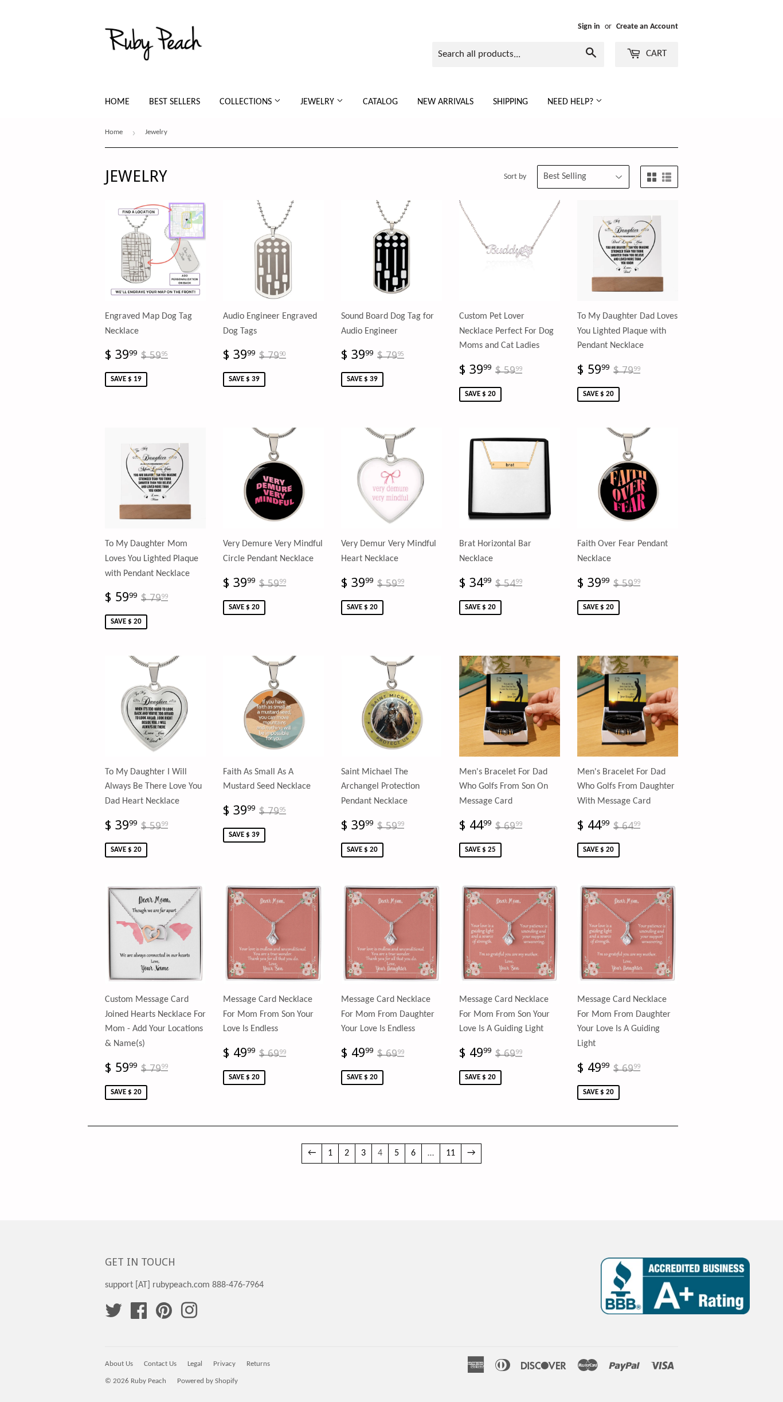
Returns (258, 1364)
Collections (247, 102)
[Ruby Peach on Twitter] (113, 1314)
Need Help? (571, 102)
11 (450, 1153)
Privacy (224, 1364)
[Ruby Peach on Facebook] (138, 1314)
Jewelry (318, 102)
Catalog (380, 102)
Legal (194, 1364)
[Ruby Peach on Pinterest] (164, 1314)
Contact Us (160, 1364)
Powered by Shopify (207, 1381)
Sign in (589, 26)
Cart (655, 53)
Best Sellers (174, 102)
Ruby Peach (148, 1381)
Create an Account (647, 26)
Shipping (510, 102)
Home (117, 102)
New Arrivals (445, 102)
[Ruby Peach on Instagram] (189, 1314)
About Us (119, 1364)
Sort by (515, 177)
